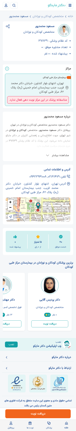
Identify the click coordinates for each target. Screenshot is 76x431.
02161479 (54, 177)
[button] (38, 205)
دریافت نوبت (50, 324)
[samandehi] (38, 383)
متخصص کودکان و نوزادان (48, 16)
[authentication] (6, 5)
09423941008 (38, 177)
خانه (70, 16)
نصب (11, 344)
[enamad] (17, 383)
